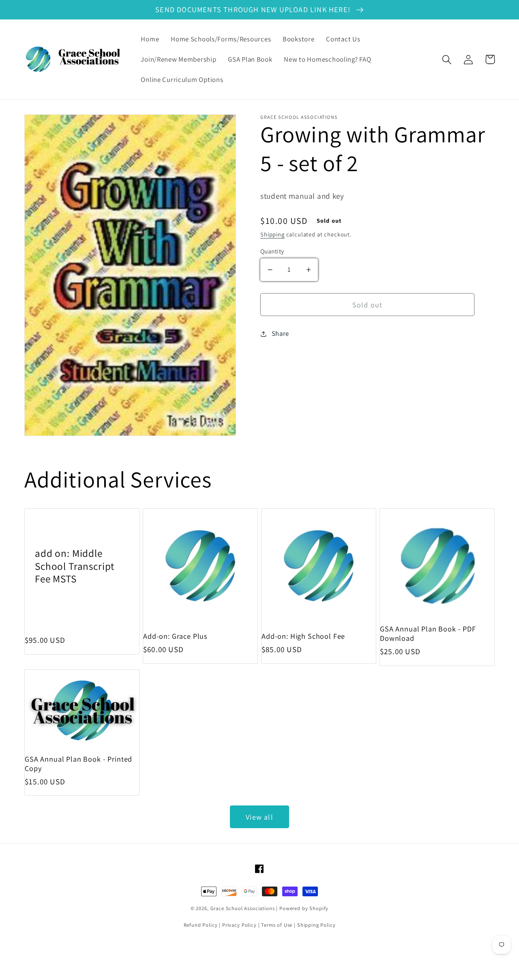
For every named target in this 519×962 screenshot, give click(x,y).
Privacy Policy (239, 924)
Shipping (272, 234)
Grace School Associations (242, 908)
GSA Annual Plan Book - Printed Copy (78, 763)
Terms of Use (276, 924)
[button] (447, 59)
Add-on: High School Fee (303, 636)
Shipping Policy (316, 924)
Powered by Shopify (303, 908)
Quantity (272, 251)
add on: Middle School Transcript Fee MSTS (74, 566)
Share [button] (280, 333)
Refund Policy (201, 924)
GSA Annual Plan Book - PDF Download (428, 633)
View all (259, 817)
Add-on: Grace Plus (175, 636)
